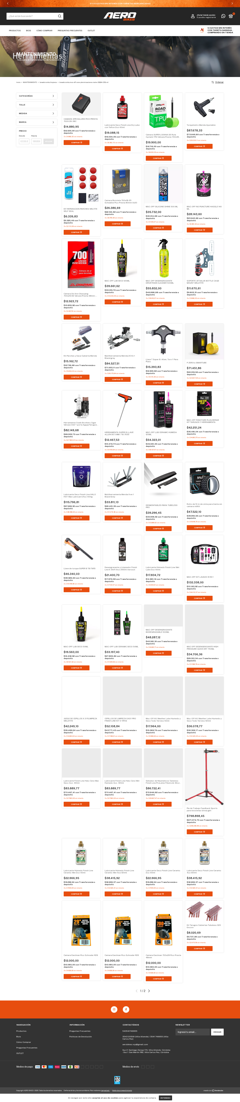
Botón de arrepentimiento (122, 1090)
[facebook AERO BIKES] (126, 1009)
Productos (15, 30)
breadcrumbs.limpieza (48, 82)
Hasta (34, 136)
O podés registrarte (206, 17)
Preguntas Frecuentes (70, 30)
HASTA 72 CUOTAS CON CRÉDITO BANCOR (120, 3)
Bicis (28, 30)
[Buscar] (59, 16)
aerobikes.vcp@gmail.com (135, 1044)
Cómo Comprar (44, 30)
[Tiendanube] (213, 1090)
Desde (22, 136)
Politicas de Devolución (80, 1036)
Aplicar (48, 141)
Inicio (18, 82)
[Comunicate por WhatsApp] (223, 17)
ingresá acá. (105, 1090)
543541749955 (129, 1031)
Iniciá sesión (209, 15)
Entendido (165, 1098)
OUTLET (91, 30)
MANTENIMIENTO (30, 82)
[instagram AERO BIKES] (114, 1009)
